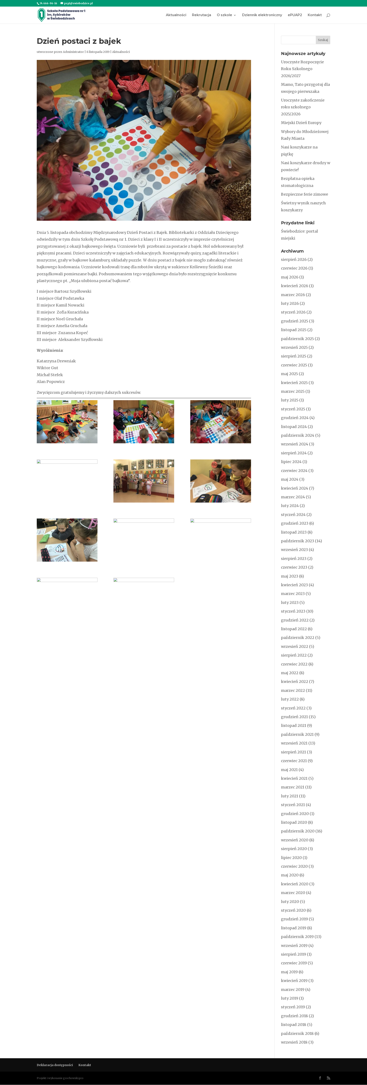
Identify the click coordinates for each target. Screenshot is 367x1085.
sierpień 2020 (294, 848)
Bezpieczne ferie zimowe (304, 194)
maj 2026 (289, 277)
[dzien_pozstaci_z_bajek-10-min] (220, 481)
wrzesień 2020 (294, 840)
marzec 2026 (293, 294)
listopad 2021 (293, 725)
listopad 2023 (294, 532)
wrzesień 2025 (294, 347)
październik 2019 (297, 936)
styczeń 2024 (293, 514)
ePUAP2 (295, 15)
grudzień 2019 (294, 919)
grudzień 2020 (295, 813)
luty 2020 (290, 901)
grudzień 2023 (294, 523)
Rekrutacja (201, 15)
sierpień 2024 (294, 453)
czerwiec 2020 (294, 866)
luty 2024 (290, 505)
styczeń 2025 (293, 409)
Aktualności (176, 15)
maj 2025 (289, 373)
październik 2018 (297, 1033)
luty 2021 (289, 796)
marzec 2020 (293, 892)
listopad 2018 (293, 1024)
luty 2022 (290, 699)
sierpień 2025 (293, 356)
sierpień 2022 (294, 655)
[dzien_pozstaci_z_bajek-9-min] (143, 481)
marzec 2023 (293, 593)
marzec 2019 (292, 989)
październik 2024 (297, 435)
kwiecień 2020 (294, 884)
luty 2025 (289, 400)
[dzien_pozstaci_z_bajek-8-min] (67, 481)
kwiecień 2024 (294, 488)
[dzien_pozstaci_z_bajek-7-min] (220, 421)
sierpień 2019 (293, 954)
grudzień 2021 (294, 716)
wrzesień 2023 (294, 549)
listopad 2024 (294, 426)
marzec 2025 (293, 391)
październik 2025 (297, 338)
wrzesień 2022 (294, 646)
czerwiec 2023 (294, 567)
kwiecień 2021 (294, 778)
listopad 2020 (294, 822)
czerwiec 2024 (294, 470)
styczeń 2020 (293, 910)
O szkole (224, 15)
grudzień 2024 (295, 417)
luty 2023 (290, 602)
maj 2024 (289, 479)
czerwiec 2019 (294, 963)
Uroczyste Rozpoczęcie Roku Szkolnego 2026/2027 (302, 68)
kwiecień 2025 (294, 382)
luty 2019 (289, 998)
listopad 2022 (294, 628)
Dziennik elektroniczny (262, 15)
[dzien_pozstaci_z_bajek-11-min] (67, 540)
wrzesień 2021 (294, 743)
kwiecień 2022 (294, 681)
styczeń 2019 (293, 1006)
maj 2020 (290, 875)
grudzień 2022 (295, 620)
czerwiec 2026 (294, 268)
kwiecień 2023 (294, 584)
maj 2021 (289, 769)
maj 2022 (289, 672)
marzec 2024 (293, 496)
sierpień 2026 (294, 259)
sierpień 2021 (293, 752)
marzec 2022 (293, 690)
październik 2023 (297, 540)
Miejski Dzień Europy (301, 122)
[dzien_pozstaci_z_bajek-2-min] (220, 540)
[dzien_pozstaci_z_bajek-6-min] (143, 421)
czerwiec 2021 (294, 760)
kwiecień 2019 (294, 980)
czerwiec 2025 (294, 365)
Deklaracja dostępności (55, 1065)
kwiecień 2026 (294, 285)
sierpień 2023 (293, 558)
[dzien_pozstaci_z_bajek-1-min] (143, 540)
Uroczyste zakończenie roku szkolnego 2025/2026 (303, 107)
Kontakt (315, 15)
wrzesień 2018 (294, 1042)
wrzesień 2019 (294, 945)
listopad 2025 (293, 329)
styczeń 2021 (293, 804)
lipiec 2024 (291, 461)
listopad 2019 (293, 927)
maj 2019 (289, 971)
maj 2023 (289, 576)
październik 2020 (298, 831)
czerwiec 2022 (294, 664)
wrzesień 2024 (294, 444)
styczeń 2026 (293, 312)
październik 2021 (297, 734)
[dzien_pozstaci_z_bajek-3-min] (67, 599)
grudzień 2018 (294, 1015)
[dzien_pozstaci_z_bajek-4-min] (143, 599)
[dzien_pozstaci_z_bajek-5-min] (67, 421)
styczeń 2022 (293, 708)
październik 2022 (297, 637)
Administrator (73, 52)
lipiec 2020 (291, 857)
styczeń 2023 (293, 611)
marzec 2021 (292, 787)
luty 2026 (290, 303)
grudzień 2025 (294, 321)
